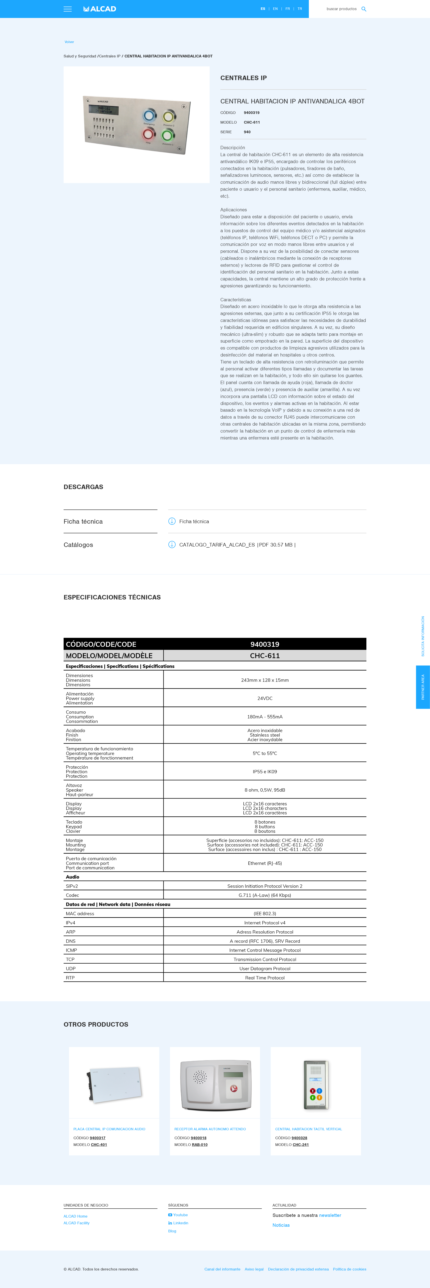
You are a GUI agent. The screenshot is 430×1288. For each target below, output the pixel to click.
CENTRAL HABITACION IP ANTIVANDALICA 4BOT (169, 56)
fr (288, 9)
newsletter (330, 1215)
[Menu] (68, 10)
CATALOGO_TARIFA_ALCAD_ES (235, 544)
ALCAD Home (76, 1216)
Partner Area (423, 687)
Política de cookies (349, 1269)
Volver (69, 42)
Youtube (180, 1214)
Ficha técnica (194, 521)
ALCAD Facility (77, 1222)
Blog (172, 1231)
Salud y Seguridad (80, 56)
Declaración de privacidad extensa (298, 1269)
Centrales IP (109, 56)
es (263, 9)
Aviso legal (254, 1269)
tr (300, 9)
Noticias (281, 1225)
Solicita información (423, 636)
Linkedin (180, 1222)
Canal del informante (222, 1269)
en (276, 9)
